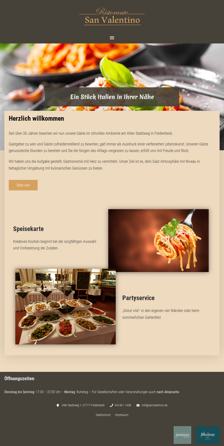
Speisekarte (28, 229)
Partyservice (138, 298)
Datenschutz (103, 415)
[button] (112, 37)
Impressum (121, 415)
